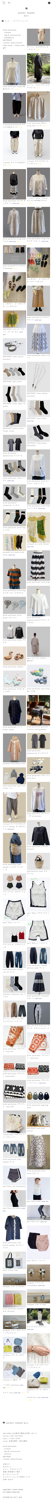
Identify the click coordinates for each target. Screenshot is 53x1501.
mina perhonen (10, 30)
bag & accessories (12, 35)
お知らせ (6, 1464)
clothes (7, 32)
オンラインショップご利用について (17, 1477)
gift (4, 48)
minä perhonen (10, 1446)
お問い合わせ (8, 1479)
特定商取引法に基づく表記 (12, 1497)
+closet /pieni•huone (12, 42)
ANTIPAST (7, 40)
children (7, 1454)
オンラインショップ (10, 1474)
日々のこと (7, 1466)
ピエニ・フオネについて (12, 1469)
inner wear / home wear (14, 45)
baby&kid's (9, 37)
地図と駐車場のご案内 (11, 1471)
